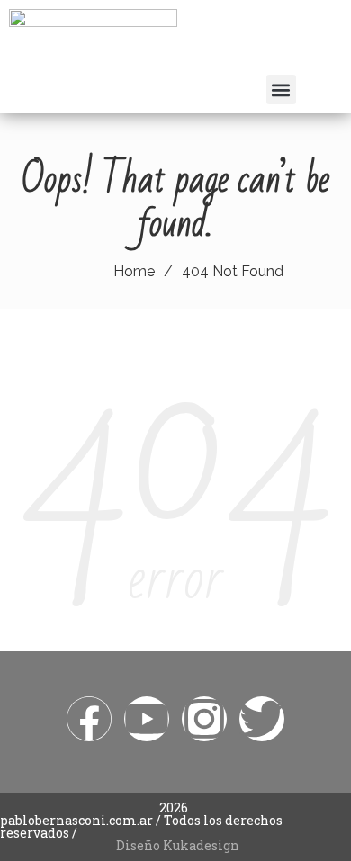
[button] (281, 89)
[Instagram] (204, 718)
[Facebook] (89, 718)
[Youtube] (146, 718)
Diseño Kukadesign (177, 845)
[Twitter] (261, 718)
